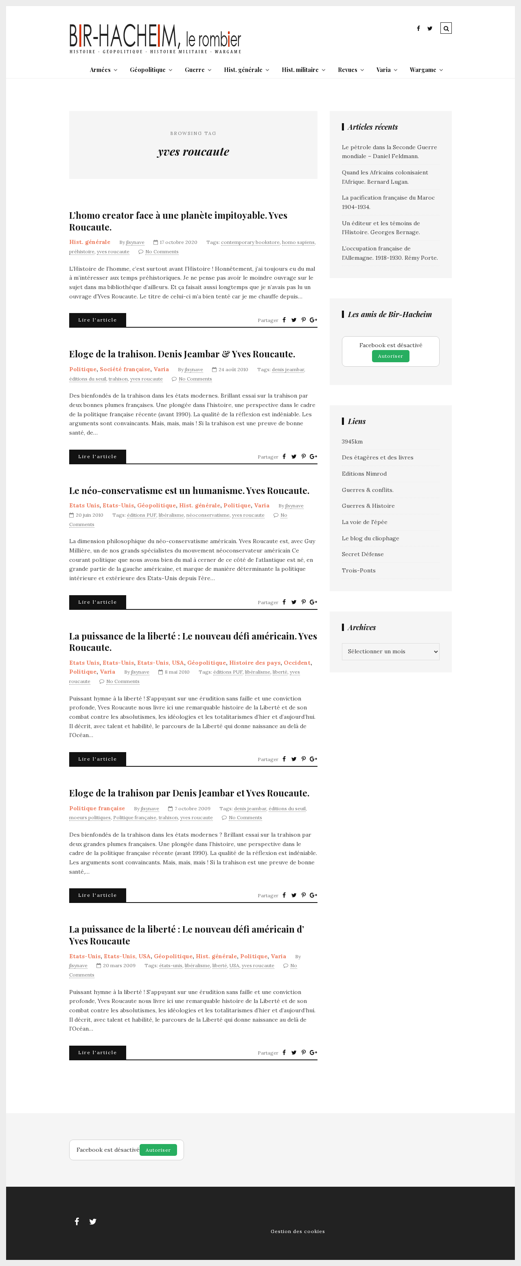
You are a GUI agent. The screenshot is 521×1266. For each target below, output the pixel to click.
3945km (352, 441)
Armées (100, 70)
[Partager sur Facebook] (284, 320)
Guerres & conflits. (368, 490)
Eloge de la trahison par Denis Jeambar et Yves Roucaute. (189, 793)
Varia (384, 70)
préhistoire (81, 251)
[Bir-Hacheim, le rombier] (155, 53)
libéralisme (171, 515)
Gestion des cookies (298, 1231)
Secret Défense (363, 554)
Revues (347, 70)
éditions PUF (141, 515)
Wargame (423, 70)
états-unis (170, 965)
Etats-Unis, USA (160, 662)
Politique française (97, 808)
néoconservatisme (208, 515)
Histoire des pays (254, 662)
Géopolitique (148, 70)
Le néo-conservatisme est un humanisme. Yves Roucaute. (189, 490)
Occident (297, 662)
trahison (118, 379)
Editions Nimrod (364, 473)
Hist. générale (243, 70)
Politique (82, 369)
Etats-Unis (118, 505)
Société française (125, 369)
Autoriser (390, 356)
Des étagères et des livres (378, 457)
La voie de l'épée (364, 522)
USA (234, 965)
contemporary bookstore (250, 242)
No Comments (162, 251)
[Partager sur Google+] (313, 320)
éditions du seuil (87, 379)
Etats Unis (84, 505)
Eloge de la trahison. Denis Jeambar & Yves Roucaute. (182, 354)
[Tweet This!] (294, 320)
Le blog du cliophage (370, 538)
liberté (280, 672)
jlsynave (135, 242)
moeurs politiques (90, 817)
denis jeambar (288, 369)
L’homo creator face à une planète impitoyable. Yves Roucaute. (178, 221)
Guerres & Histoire (368, 505)
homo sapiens (298, 242)
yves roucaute (113, 251)
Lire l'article (97, 320)
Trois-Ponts (359, 570)
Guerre (195, 70)
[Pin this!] (304, 320)
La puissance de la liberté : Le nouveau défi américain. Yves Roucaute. (193, 641)
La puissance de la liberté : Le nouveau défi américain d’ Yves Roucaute (186, 934)
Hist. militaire (300, 70)
